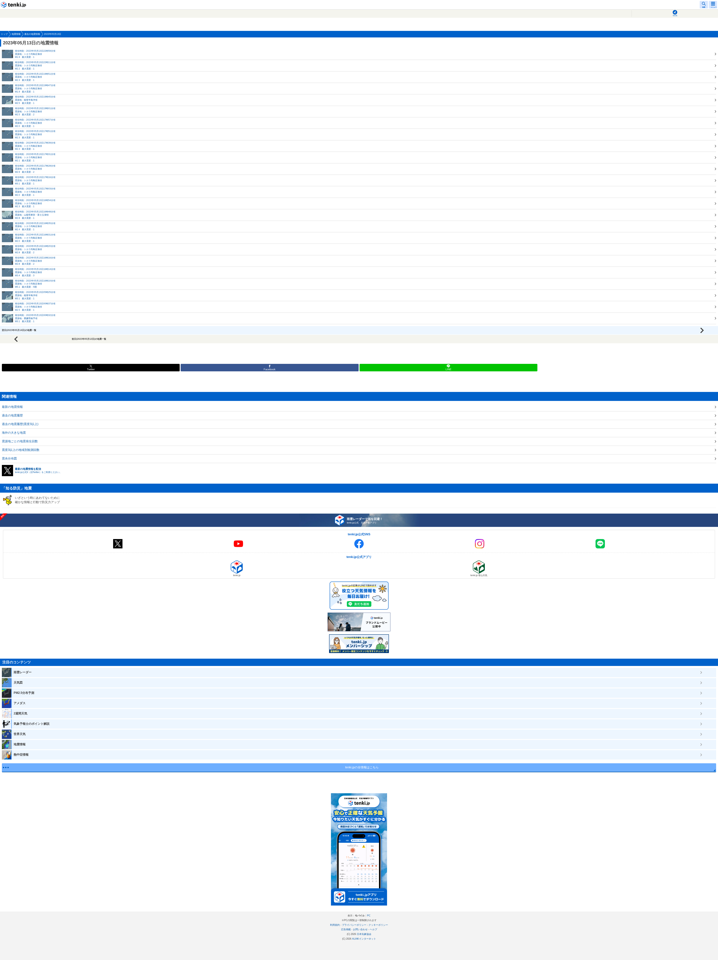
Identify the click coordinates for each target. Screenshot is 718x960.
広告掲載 (346, 929)
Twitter (91, 369)
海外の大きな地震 (14, 432)
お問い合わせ (360, 929)
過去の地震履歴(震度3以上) (20, 424)
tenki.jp (14, 4)
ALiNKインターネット (364, 938)
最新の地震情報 (12, 406)
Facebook (269, 369)
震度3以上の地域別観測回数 (20, 449)
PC (368, 915)
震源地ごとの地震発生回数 (20, 441)
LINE (448, 369)
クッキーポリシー (378, 925)
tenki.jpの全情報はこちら (362, 767)
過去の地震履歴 (12, 415)
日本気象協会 (364, 934)
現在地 (675, 15)
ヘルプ (373, 929)
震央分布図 (9, 458)
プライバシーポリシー (354, 925)
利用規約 (335, 925)
